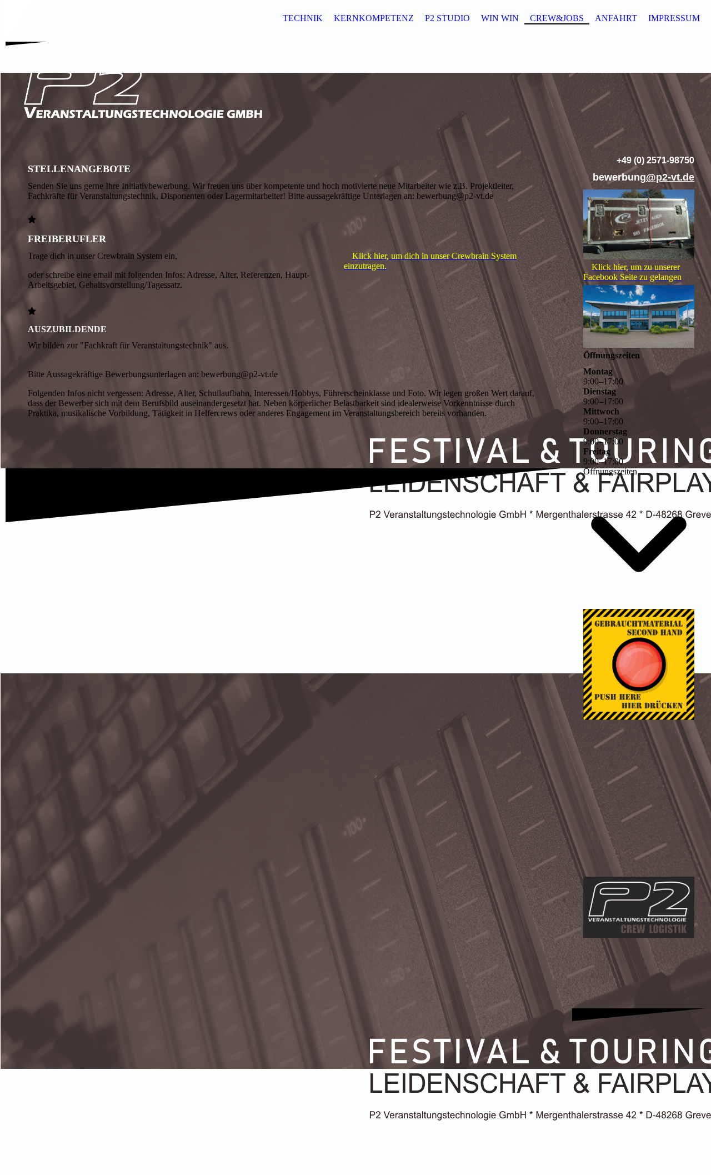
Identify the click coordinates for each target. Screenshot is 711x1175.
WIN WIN (500, 18)
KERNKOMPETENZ (374, 18)
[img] (355, 90)
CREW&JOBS (557, 18)
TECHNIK (303, 18)
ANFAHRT (616, 18)
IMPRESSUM (674, 18)
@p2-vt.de (670, 177)
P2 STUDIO (447, 18)
